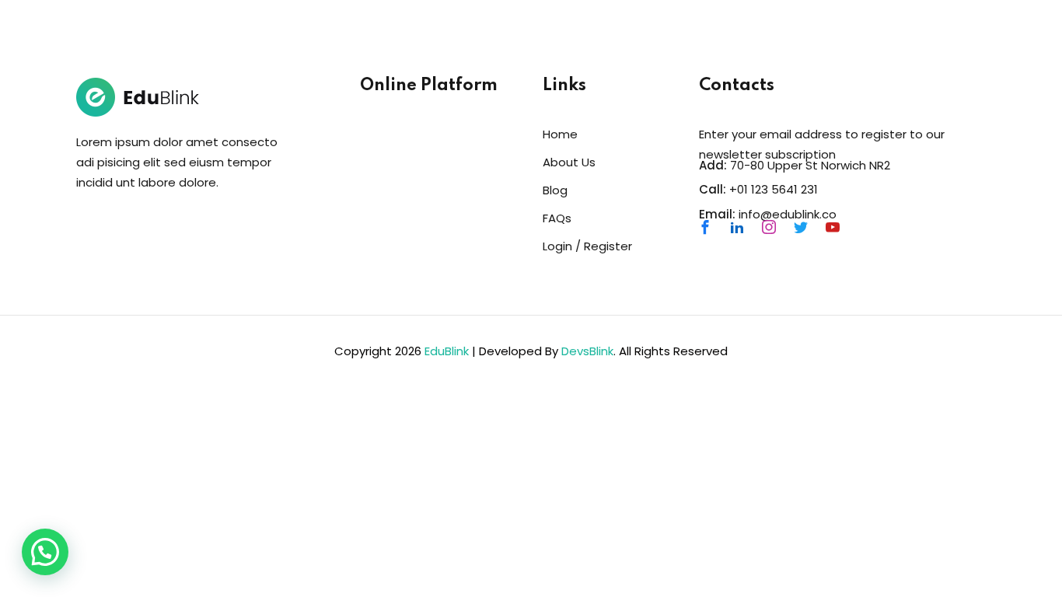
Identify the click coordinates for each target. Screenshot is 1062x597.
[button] (45, 552)
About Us (569, 162)
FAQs (557, 218)
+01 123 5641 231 (773, 189)
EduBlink (446, 351)
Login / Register (587, 246)
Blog (555, 190)
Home (560, 134)
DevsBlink (587, 351)
